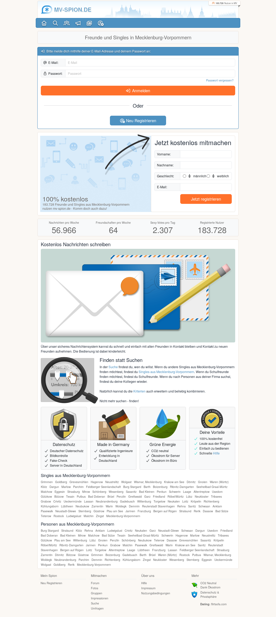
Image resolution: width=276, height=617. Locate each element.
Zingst (100, 516)
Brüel (110, 496)
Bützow (59, 496)
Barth (147, 487)
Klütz (44, 487)
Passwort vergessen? (220, 80)
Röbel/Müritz (175, 496)
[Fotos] (89, 23)
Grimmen (47, 482)
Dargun (54, 487)
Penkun (161, 492)
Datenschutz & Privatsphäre (209, 594)
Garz (147, 496)
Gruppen (96, 593)
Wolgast (126, 482)
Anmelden (140, 90)
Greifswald (135, 496)
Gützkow (46, 496)
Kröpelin (196, 501)
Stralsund (185, 511)
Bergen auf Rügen (165, 511)
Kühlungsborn (50, 506)
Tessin (70, 496)
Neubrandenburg (107, 501)
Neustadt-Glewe (65, 511)
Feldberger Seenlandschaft (103, 487)
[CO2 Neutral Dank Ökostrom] (194, 585)
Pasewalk (47, 511)
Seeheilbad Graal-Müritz (212, 487)
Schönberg (99, 492)
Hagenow (97, 482)
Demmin (134, 506)
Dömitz (191, 482)
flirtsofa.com (219, 604)
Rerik (197, 511)
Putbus (81, 496)
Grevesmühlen (79, 482)
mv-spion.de (73, 9)
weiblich (222, 176)
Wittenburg (144, 501)
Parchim (78, 487)
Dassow (208, 511)
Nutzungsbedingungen (155, 593)
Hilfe (216, 453)
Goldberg (61, 482)
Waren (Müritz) (219, 482)
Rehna (181, 506)
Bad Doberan (96, 496)
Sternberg (84, 511)
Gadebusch (127, 501)
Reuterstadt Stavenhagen (158, 506)
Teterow (46, 516)
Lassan (88, 501)
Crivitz (57, 501)
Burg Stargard (132, 487)
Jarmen (130, 511)
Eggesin (60, 492)
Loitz (185, 501)
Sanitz (192, 506)
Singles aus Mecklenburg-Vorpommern (166, 371)
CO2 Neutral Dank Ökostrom (210, 585)
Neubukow (82, 506)
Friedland (159, 496)
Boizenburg (160, 487)
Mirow (86, 492)
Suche (113, 367)
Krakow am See (174, 482)
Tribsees (216, 496)
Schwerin (175, 492)
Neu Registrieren (140, 120)
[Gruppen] (67, 23)
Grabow (46, 501)
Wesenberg (116, 492)
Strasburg (73, 492)
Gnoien (202, 482)
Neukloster (202, 496)
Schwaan (204, 506)
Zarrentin (97, 506)
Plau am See (115, 511)
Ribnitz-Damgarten (182, 487)
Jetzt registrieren (206, 199)
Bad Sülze (221, 511)
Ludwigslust (73, 516)
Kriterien (139, 391)
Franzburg (144, 511)
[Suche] (55, 23)
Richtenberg (211, 501)
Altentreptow (202, 492)
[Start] (44, 23)
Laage (187, 492)
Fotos (94, 588)
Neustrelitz (112, 482)
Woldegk (120, 506)
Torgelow (159, 501)
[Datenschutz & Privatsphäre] (194, 594)
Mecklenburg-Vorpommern (123, 516)
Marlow (66, 487)
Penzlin (121, 496)
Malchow (46, 492)
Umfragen (97, 608)
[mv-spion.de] (47, 9)
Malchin (89, 516)
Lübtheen (67, 506)
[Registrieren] (100, 23)
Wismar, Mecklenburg (148, 482)
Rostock (59, 516)
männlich (199, 176)
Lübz (189, 496)
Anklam (217, 506)
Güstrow (99, 511)
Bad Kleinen (146, 492)
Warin (109, 506)
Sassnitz (131, 492)
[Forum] (78, 23)
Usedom (217, 492)
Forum (95, 583)
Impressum (148, 588)
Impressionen (99, 598)
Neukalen (174, 501)
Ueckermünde (73, 501)
